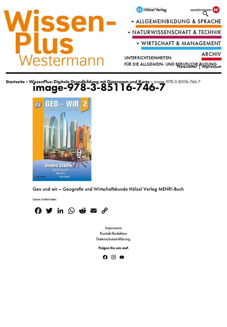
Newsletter (187, 66)
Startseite (15, 82)
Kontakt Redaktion (113, 233)
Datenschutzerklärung (113, 238)
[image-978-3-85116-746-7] (62, 177)
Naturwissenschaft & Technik (176, 32)
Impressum (211, 66)
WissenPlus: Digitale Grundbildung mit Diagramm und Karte (89, 82)
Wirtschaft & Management (181, 43)
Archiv (211, 54)
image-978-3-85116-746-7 (99, 87)
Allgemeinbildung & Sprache (178, 21)
